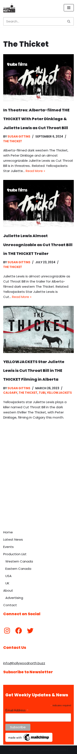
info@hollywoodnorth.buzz (24, 663)
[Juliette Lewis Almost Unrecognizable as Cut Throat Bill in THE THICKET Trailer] (38, 203)
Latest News (13, 539)
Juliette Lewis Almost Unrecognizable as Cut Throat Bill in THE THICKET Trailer (38, 244)
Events (8, 547)
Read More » (35, 171)
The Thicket (12, 141)
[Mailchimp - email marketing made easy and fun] (28, 740)
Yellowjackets (59, 393)
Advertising (14, 597)
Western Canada (19, 561)
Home (8, 532)
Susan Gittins (18, 137)
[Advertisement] (38, 487)
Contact (10, 605)
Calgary (10, 393)
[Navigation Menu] (69, 7)
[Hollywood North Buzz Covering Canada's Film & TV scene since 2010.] (9, 7)
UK (7, 583)
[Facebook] (18, 630)
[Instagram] (7, 630)
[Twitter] (30, 630)
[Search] (69, 21)
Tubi (42, 393)
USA (8, 576)
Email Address (16, 710)
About (8, 590)
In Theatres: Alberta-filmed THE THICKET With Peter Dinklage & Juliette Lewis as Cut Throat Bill (36, 118)
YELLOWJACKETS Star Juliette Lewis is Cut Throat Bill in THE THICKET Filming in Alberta (33, 370)
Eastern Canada (18, 568)
